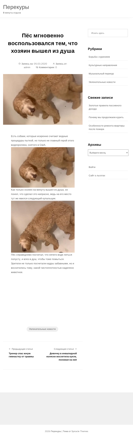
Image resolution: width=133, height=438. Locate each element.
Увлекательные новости (42, 329)
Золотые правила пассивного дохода (105, 107)
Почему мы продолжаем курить (106, 117)
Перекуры (16, 7)
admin (27, 67)
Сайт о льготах (97, 175)
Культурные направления (103, 65)
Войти (92, 167)
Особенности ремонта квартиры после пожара (107, 127)
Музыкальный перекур (101, 73)
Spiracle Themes (80, 431)
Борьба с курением (99, 56)
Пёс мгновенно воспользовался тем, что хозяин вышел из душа (43, 43)
